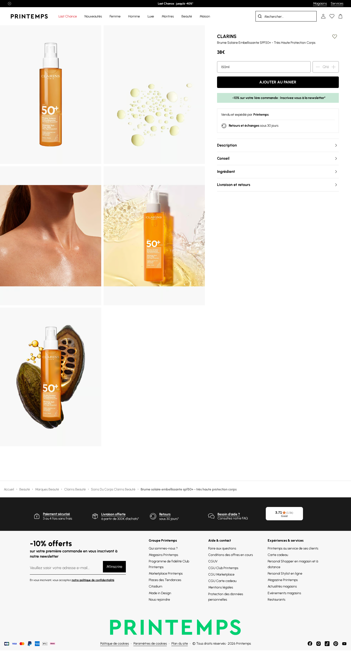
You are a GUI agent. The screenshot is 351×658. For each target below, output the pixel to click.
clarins (226, 36)
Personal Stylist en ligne (285, 573)
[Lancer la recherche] (260, 16)
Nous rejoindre (159, 600)
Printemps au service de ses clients (293, 548)
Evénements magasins (284, 593)
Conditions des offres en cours (230, 555)
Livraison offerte (113, 514)
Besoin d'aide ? (229, 514)
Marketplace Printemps (166, 573)
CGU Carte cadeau (222, 581)
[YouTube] (344, 644)
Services (337, 3)
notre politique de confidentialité (93, 580)
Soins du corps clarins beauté (113, 489)
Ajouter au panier (277, 82)
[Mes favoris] (332, 16)
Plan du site (179, 644)
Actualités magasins (282, 586)
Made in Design (160, 593)
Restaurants (276, 600)
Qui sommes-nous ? (163, 548)
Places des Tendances (165, 580)
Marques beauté (47, 489)
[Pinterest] (336, 644)
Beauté (25, 489)
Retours (164, 514)
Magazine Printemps (283, 580)
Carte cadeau (278, 555)
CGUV (213, 561)
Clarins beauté (75, 489)
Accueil (9, 489)
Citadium (155, 586)
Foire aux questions (222, 548)
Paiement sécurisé (56, 514)
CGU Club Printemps (223, 568)
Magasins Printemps (163, 555)
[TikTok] (327, 644)
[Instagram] (318, 644)
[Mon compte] (323, 16)
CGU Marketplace (221, 574)
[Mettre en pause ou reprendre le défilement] (9, 3)
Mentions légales (220, 587)
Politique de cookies (114, 644)
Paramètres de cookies (150, 644)
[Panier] (340, 16)
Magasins (320, 3)
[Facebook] (310, 644)
